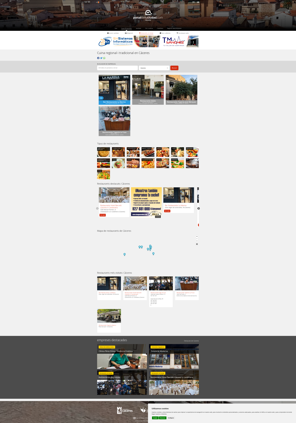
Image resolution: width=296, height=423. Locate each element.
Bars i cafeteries (165, 33)
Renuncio (162, 418)
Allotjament (129, 33)
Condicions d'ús (138, 421)
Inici (116, 28)
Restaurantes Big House (158, 292)
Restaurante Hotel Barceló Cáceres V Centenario (110, 206)
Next (198, 208)
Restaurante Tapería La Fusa (185, 292)
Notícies (138, 28)
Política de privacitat (147, 421)
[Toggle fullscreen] (197, 244)
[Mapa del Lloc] (198, 2)
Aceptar (155, 418)
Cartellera (160, 28)
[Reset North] (197, 241)
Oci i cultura (149, 28)
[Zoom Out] (197, 239)
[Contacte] (193, 2)
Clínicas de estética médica (107, 347)
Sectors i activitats (114, 33)
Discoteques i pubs (183, 33)
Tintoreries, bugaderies (158, 347)
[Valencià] (97, 2)
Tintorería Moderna (159, 351)
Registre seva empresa (174, 28)
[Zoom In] (197, 236)
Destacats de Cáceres (191, 341)
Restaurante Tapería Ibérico (107, 325)
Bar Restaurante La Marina (175, 205)
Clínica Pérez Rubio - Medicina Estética (116, 351)
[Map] (148, 251)
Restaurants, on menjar (146, 33)
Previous (97, 208)
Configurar (171, 418)
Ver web (102, 215)
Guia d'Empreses (126, 28)
